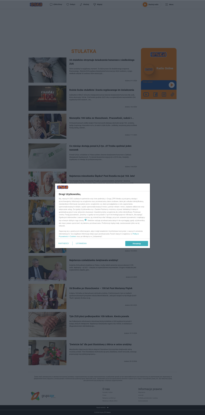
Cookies (73, 236)
